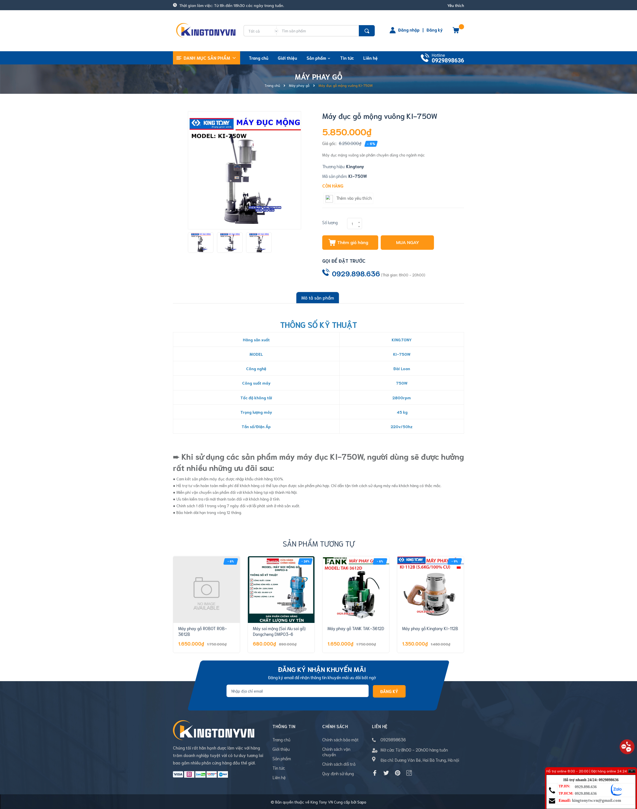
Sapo (361, 801)
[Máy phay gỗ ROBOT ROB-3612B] (206, 589)
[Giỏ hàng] (456, 32)
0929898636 (448, 60)
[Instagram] (409, 773)
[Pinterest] (397, 773)
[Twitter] (386, 773)
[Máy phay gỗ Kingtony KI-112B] (430, 589)
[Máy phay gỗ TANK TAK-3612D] (355, 589)
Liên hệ (279, 777)
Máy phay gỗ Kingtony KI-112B (430, 628)
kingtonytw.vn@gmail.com (596, 800)
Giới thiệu (281, 749)
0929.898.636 (356, 273)
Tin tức (278, 767)
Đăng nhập (409, 29)
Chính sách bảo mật (340, 739)
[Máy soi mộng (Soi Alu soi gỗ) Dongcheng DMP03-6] (281, 589)
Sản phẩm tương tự (319, 543)
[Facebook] (374, 773)
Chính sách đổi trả (339, 763)
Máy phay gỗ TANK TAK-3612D (355, 628)
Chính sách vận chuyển (336, 751)
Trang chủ (281, 739)
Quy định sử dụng (338, 773)
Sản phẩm (281, 758)
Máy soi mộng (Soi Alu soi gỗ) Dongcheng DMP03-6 (279, 631)
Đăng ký (434, 29)
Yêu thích (455, 5)
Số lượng (330, 222)
